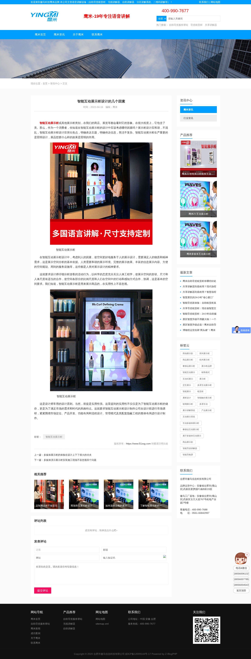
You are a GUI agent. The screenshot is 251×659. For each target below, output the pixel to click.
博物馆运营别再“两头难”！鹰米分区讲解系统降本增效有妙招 (197, 330)
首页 (45, 83)
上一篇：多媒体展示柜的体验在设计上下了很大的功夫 (63, 454)
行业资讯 (188, 118)
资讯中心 (55, 83)
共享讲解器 (211, 25)
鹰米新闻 (35, 628)
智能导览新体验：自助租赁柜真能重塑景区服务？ (198, 303)
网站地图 (215, 2)
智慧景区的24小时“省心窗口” (198, 297)
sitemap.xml (102, 623)
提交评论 (42, 590)
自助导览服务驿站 (178, 25)
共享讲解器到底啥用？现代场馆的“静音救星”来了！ (198, 286)
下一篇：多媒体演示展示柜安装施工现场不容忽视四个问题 (65, 460)
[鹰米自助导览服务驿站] (45, 16)
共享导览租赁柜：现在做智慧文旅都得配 (198, 308)
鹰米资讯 (59, 34)
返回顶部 (241, 590)
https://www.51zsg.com (138, 443)
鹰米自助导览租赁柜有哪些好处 (199, 281)
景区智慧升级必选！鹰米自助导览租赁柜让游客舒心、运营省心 (198, 325)
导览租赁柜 (197, 25)
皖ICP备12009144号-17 (138, 654)
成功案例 (35, 633)
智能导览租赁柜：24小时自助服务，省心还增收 (198, 314)
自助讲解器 (69, 628)
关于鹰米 (78, 34)
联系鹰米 (97, 34)
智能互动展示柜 (54, 436)
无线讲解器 (69, 623)
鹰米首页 (40, 34)
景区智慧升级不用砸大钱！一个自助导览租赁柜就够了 (198, 319)
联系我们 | (205, 2)
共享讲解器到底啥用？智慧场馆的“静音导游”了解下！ (198, 292)
